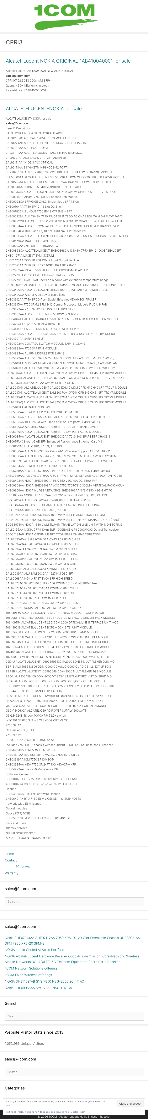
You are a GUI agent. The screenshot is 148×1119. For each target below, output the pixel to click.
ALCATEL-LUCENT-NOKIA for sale (44, 108)
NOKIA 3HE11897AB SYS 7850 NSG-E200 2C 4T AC (44, 981)
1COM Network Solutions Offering (31, 968)
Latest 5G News (17, 867)
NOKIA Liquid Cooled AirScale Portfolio (34, 950)
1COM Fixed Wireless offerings (28, 975)
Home (9, 854)
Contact (11, 860)
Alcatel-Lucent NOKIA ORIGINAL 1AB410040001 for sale (68, 61)
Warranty (11, 873)
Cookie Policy (78, 1111)
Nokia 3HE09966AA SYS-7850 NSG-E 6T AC (39, 988)
